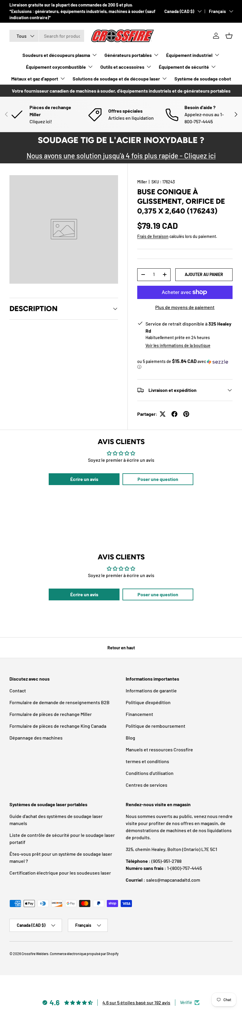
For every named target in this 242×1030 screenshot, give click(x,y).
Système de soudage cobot (202, 78)
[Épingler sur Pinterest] (186, 414)
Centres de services (146, 785)
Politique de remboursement (155, 726)
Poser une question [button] (158, 479)
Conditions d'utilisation (150, 773)
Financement (139, 714)
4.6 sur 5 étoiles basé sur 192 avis (136, 1002)
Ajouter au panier (204, 274)
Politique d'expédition (148, 702)
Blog (130, 737)
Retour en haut (121, 647)
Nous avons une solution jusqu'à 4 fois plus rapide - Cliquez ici (121, 155)
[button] (229, 35)
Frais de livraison (153, 236)
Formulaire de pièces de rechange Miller (50, 714)
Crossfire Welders (35, 954)
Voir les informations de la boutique (177, 345)
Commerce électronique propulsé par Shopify (84, 954)
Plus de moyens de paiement (185, 307)
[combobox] (46, 36)
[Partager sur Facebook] (174, 414)
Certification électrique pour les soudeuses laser (60, 872)
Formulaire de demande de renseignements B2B (59, 702)
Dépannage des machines (36, 737)
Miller (142, 181)
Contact (17, 690)
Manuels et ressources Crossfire (159, 749)
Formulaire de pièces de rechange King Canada (57, 726)
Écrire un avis (84, 479)
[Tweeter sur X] (163, 414)
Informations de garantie (151, 690)
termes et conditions (147, 761)
